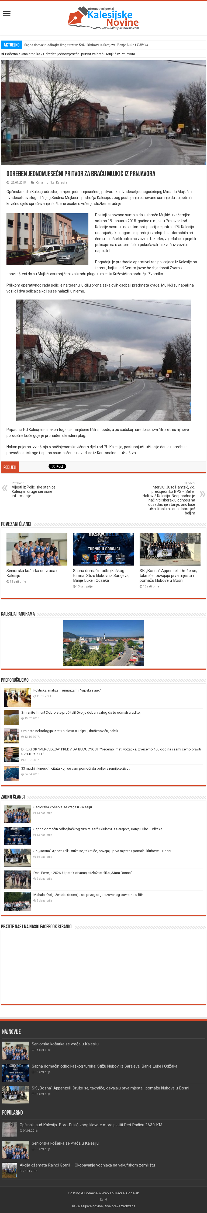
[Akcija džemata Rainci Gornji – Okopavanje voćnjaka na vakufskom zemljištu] (9, 1170)
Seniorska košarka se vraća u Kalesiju (62, 807)
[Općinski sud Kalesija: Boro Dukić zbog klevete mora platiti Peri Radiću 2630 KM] (9, 1129)
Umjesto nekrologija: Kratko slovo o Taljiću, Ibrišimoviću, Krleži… (70, 731)
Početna (11, 54)
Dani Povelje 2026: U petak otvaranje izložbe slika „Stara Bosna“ (82, 873)
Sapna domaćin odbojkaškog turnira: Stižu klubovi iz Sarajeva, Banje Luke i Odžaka (86, 45)
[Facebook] (106, 1200)
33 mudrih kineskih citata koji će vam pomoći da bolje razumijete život (75, 768)
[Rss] (101, 1200)
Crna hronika (30, 54)
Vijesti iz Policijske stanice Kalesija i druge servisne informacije (34, 489)
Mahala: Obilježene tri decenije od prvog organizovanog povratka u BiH (88, 895)
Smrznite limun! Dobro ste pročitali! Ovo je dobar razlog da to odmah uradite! (80, 712)
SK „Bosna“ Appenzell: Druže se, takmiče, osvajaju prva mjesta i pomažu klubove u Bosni (168, 575)
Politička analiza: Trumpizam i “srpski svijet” (67, 690)
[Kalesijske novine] (103, 17)
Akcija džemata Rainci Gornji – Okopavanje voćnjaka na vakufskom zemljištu (87, 1165)
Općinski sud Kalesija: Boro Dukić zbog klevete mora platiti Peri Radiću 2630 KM (91, 1124)
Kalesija (61, 182)
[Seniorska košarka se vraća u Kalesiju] (15, 1150)
